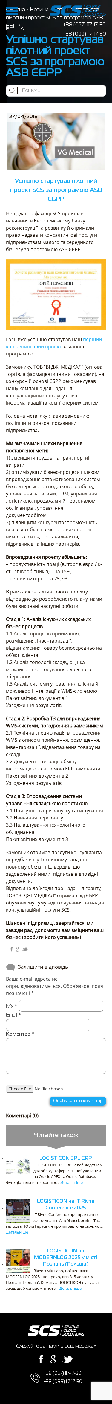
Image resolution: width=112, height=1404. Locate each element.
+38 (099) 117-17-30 (84, 34)
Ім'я (12, 1006)
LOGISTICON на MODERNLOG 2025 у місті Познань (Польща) (65, 1257)
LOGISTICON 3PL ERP (65, 1158)
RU (9, 29)
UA (20, 29)
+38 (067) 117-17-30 (84, 24)
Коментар (20, 1034)
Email (13, 1015)
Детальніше (72, 1182)
